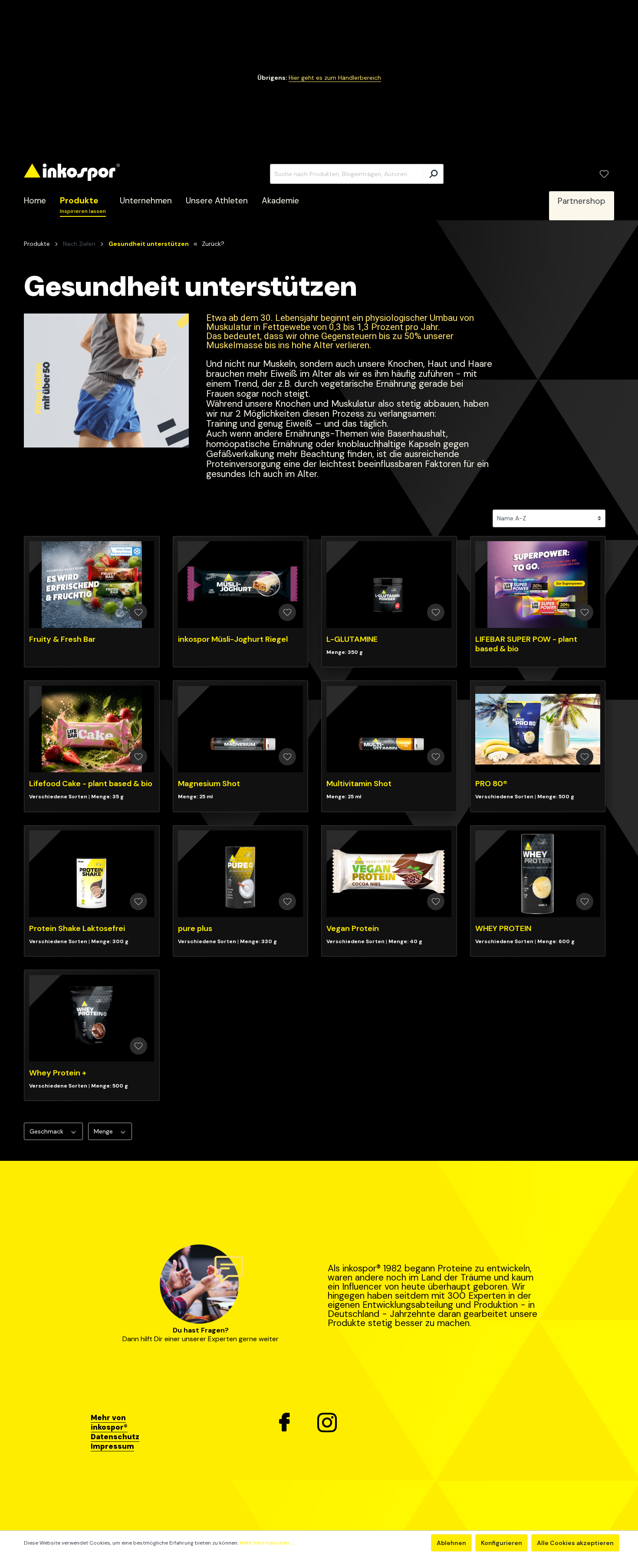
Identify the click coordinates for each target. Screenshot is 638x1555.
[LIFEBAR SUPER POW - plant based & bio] (537, 584)
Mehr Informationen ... (266, 1542)
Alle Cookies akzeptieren (575, 1543)
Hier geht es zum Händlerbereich (335, 78)
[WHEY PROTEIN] (537, 873)
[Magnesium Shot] (240, 729)
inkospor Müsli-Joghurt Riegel (233, 639)
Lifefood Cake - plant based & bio (90, 783)
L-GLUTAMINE (352, 639)
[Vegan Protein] (388, 873)
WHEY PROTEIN (503, 928)
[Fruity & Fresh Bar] (91, 584)
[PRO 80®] (537, 729)
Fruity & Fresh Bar (62, 639)
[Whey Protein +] (91, 1018)
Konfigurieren (501, 1543)
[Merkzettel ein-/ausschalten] (138, 612)
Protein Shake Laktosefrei (77, 928)
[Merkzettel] (604, 174)
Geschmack (47, 1131)
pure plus (195, 928)
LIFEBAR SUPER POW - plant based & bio (526, 643)
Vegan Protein (352, 928)
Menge (104, 1131)
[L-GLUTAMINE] (388, 584)
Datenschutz (115, 1436)
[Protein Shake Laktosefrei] (91, 873)
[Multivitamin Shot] (388, 729)
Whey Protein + (57, 1073)
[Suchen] (433, 174)
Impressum (112, 1446)
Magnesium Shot (209, 783)
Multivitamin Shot (358, 783)
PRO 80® (491, 783)
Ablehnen (451, 1543)
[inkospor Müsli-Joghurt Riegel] (240, 584)
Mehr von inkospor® (109, 1422)
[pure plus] (240, 873)
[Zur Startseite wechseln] (72, 172)
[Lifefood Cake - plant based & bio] (91, 729)
